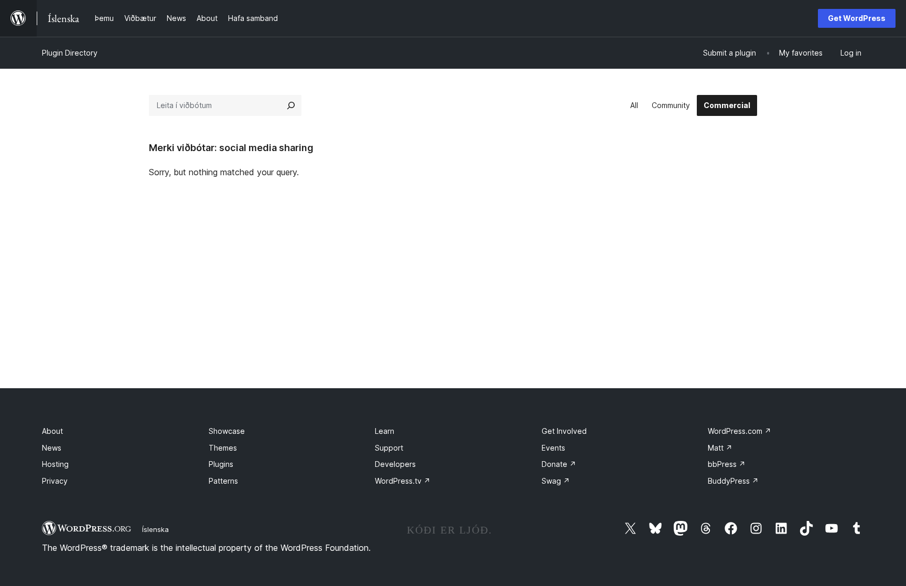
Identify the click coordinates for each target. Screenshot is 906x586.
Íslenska (155, 529)
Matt (720, 447)
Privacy (55, 480)
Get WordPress (857, 18)
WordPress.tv (402, 480)
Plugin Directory (70, 52)
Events (553, 447)
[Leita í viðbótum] (291, 105)
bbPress (727, 464)
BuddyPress (733, 480)
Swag (556, 480)
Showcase (227, 431)
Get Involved (564, 431)
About (52, 431)
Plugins (221, 464)
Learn (384, 431)
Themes (223, 447)
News (51, 447)
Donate (559, 464)
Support (389, 447)
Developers (395, 464)
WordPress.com (739, 431)
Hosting (55, 464)
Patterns (223, 480)
